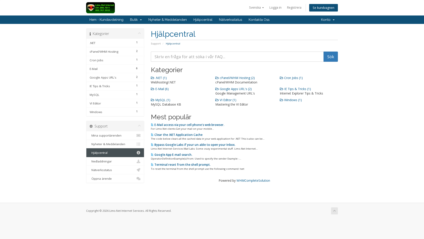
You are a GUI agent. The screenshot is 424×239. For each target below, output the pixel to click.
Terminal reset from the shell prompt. (182, 165)
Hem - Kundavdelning (106, 20)
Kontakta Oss (259, 20)
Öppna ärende (101, 179)
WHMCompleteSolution (253, 180)
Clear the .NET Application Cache (178, 135)
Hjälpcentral (202, 20)
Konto (326, 20)
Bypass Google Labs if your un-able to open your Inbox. (194, 145)
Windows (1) (292, 100)
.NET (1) (160, 78)
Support (156, 43)
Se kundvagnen (323, 8)
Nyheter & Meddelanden (167, 20)
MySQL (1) (162, 100)
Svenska (255, 7)
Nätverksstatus (230, 20)
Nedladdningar (101, 161)
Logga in (275, 7)
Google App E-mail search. (173, 155)
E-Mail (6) (161, 89)
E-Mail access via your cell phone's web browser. (189, 125)
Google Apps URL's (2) (235, 89)
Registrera (294, 7)
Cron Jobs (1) (293, 78)
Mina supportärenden (105, 135)
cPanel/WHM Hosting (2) (237, 78)
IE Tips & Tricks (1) (297, 89)
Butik (135, 20)
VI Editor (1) (227, 100)
